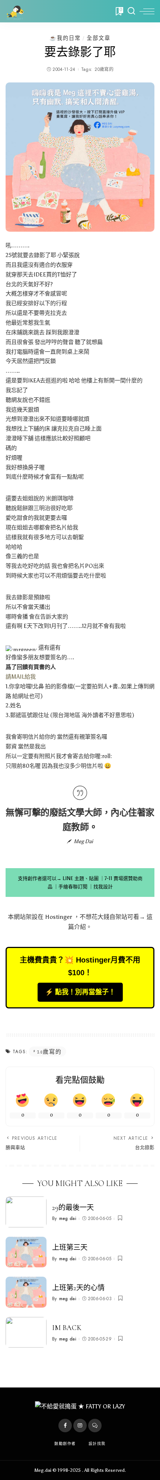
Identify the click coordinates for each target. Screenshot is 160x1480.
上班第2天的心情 (78, 1287)
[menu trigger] (147, 11)
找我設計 (103, 886)
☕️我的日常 (65, 38)
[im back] (26, 1332)
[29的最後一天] (26, 1211)
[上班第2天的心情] (26, 1292)
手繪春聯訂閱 (72, 886)
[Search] (131, 11)
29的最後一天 (73, 1207)
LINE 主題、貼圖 (81, 878)
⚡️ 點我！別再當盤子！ (80, 992)
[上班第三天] (26, 1252)
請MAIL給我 (21, 676)
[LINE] (95, 1425)
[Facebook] (65, 1425)
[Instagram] (80, 1425)
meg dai (67, 1218)
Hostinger (58, 916)
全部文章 (99, 38)
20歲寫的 (104, 69)
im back (66, 1327)
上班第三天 (69, 1247)
